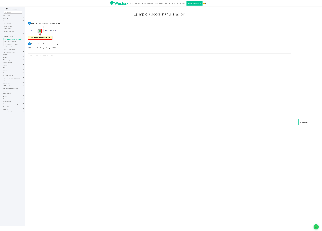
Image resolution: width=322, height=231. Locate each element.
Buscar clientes (8, 26)
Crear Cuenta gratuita (194, 3)
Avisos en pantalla (9, 31)
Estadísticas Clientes (9, 47)
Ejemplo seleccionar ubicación (12, 39)
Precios (131, 3)
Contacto (172, 3)
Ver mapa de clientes (10, 41)
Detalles (137, 3)
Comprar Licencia (147, 3)
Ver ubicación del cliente (11, 44)
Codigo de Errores (8, 75)
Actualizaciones (7, 101)
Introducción (6, 15)
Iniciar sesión (181, 3)
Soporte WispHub (7, 93)
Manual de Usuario (161, 3)
